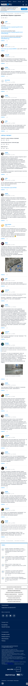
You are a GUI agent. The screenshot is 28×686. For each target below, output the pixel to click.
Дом (23, 1)
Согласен (24, 9)
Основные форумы (9, 13)
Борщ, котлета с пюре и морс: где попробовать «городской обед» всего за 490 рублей (15, 565)
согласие (11, 9)
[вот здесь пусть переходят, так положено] (14, 369)
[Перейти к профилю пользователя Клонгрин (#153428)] (2, 344)
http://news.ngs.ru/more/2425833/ (9, 48)
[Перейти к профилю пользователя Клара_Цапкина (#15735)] (2, 225)
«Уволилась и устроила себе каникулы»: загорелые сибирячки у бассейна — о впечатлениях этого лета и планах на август (15, 572)
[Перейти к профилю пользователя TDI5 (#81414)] (2, 468)
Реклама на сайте (6, 634)
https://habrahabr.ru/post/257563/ (9, 187)
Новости (14, 1)
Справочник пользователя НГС (9, 607)
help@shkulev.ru (11, 663)
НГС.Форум (3, 13)
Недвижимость (4, 1)
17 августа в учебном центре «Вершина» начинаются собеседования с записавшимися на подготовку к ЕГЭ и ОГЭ (15, 579)
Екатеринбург (5, 624)
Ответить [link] (3, 40)
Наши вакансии (5, 638)
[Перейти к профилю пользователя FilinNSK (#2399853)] (2, 522)
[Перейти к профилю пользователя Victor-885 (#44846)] (2, 55)
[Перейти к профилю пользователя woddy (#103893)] (2, 22)
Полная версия (5, 605)
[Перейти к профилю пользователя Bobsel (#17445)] (2, 243)
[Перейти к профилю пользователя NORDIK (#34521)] (2, 68)
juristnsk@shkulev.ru (9, 662)
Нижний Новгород (6, 626)
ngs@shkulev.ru (17, 660)
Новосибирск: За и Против (19, 13)
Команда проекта (6, 636)
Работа (9, 1)
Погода (19, 1)
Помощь (3, 640)
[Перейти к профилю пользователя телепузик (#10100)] (2, 291)
